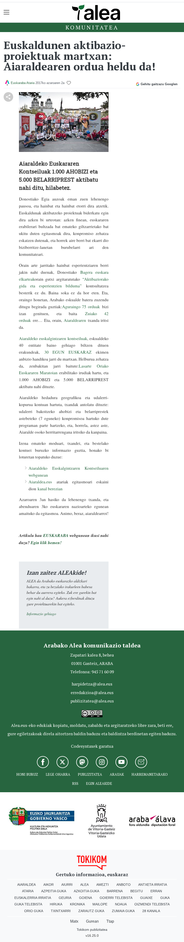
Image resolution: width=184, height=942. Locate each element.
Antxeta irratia (152, 884)
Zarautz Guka (91, 911)
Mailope (99, 904)
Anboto (123, 884)
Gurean (92, 921)
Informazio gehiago (41, 613)
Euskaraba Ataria (22, 83)
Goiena (85, 898)
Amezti (102, 884)
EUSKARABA (56, 535)
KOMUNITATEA (92, 27)
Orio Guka (33, 911)
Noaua (121, 904)
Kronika (77, 904)
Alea (84, 884)
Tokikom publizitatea (92, 929)
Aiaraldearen (76, 320)
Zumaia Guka (123, 911)
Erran (156, 891)
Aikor (48, 884)
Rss (75, 783)
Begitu (136, 891)
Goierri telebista (116, 898)
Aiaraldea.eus (40, 482)
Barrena (115, 891)
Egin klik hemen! (46, 543)
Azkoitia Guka (86, 891)
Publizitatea (90, 774)
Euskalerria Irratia (32, 898)
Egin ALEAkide (99, 783)
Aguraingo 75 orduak (82, 306)
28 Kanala (151, 911)
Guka (165, 898)
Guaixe (146, 898)
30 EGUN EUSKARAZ (66, 352)
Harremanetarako (150, 774)
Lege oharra (58, 774)
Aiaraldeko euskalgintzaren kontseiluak (53, 338)
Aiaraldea (26, 884)
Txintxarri (61, 911)
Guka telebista (28, 904)
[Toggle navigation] (6, 12)
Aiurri (67, 884)
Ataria (28, 891)
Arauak (117, 774)
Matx (74, 921)
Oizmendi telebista (152, 904)
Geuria (65, 898)
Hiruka (56, 904)
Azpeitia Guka (53, 891)
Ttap (110, 921)
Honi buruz (27, 774)
